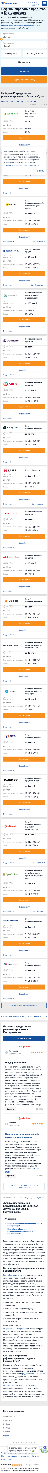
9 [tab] (34, 1442)
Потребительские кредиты (12, 1016)
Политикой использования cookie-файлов (21, 165)
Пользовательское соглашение (15, 1456)
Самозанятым (9, 1416)
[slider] (1, 39)
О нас (3, 1452)
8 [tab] (31, 1442)
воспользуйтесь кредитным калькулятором (19, 25)
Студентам (7, 1420)
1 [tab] (14, 1442)
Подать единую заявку (24, 79)
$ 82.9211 (36, 2)
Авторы (35, 1456)
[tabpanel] (22, 1423)
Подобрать (24, 71)
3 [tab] (19, 1442)
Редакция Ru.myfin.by (34, 1197)
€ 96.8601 (36, 5)
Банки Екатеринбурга (12, 1275)
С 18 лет (6, 1424)
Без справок (11, 53)
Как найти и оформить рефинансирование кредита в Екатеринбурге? (20, 1231)
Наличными (24, 62)
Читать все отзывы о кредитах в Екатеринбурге (24, 1186)
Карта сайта (6, 1459)
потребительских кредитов (15, 1328)
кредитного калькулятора (33, 1373)
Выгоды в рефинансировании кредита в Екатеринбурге (24, 1224)
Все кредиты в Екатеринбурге (24, 1005)
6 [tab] (26, 1442)
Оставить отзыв (24, 1038)
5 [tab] (24, 1442)
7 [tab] (29, 1442)
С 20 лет (6, 1431)
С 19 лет (6, 1428)
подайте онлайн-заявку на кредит (18, 1385)
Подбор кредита (34, 1016)
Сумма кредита (9, 33)
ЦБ (29, 2)
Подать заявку (24, 138)
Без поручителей (35, 53)
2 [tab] (16, 1442)
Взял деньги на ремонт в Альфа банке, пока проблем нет (22, 1136)
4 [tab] (21, 1442)
